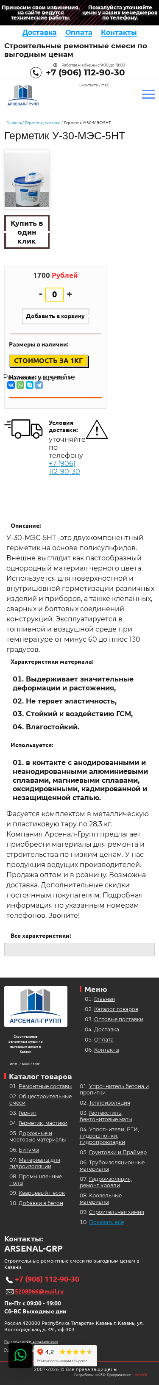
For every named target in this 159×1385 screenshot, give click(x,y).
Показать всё (106, 1222)
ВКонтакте (88, 85)
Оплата (78, 32)
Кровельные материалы (101, 1198)
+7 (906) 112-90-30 (85, 72)
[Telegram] (39, 385)
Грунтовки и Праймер (118, 1152)
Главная (14, 122)
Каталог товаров (116, 1009)
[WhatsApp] (20, 385)
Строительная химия (116, 1212)
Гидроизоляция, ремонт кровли (106, 1182)
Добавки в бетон (41, 1203)
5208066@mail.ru (39, 1291)
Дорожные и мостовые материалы (37, 1136)
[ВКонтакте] (11, 385)
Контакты (119, 32)
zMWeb (140, 1375)
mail (105, 85)
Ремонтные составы (45, 1086)
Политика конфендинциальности (31, 1341)
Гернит (27, 1113)
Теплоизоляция (109, 1103)
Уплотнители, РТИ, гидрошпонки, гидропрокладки (109, 1135)
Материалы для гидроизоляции (34, 1163)
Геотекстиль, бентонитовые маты (106, 1116)
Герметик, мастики (43, 122)
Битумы (29, 1150)
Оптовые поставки (118, 1019)
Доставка (39, 32)
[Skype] (29, 385)
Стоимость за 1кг (48, 360)
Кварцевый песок (42, 1193)
